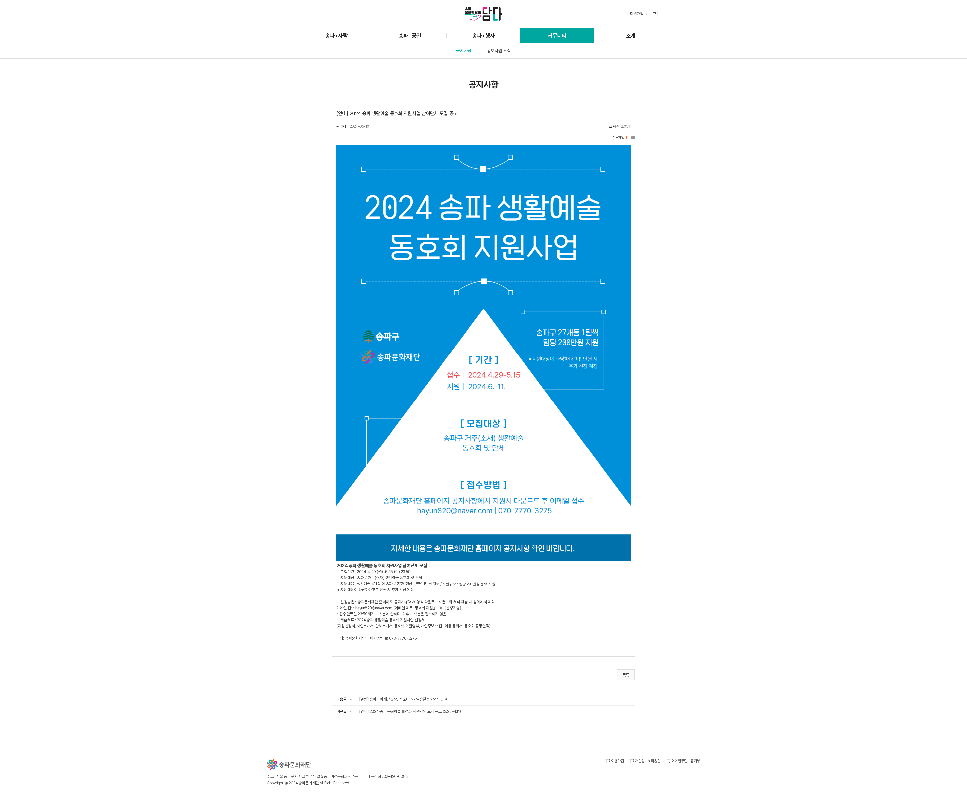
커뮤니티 (557, 35)
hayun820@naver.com (373, 608)
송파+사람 (336, 35)
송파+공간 (410, 35)
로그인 (654, 13)
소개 (630, 35)
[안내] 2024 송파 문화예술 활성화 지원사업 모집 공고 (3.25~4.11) (410, 711)
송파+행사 (483, 35)
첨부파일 (620, 138)
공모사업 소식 (499, 50)
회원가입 (636, 13)
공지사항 (464, 50)
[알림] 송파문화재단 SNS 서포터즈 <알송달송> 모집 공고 (403, 699)
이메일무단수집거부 (686, 761)
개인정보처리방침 (647, 761)
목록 (626, 675)
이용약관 (617, 761)
